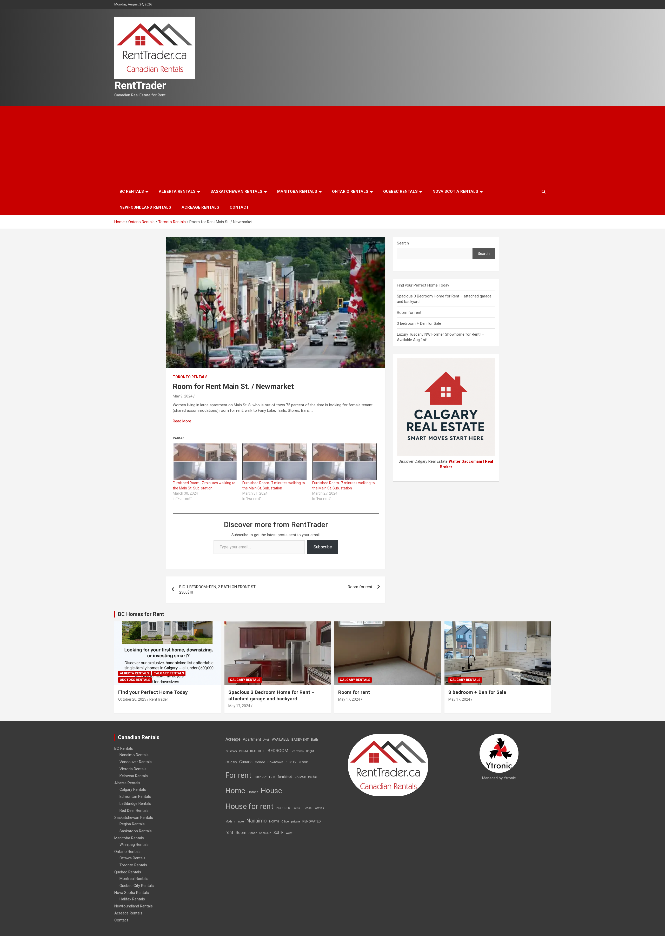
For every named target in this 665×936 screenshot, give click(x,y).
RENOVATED (311, 821)
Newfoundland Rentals (145, 207)
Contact (239, 207)
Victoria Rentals (133, 769)
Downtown (275, 762)
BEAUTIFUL (257, 751)
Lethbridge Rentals (135, 803)
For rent (238, 775)
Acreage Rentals (200, 207)
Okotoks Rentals (135, 680)
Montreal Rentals (133, 878)
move (240, 821)
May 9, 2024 (182, 396)
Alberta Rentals (177, 191)
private (295, 821)
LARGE (296, 808)
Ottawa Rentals (132, 858)
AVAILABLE (280, 739)
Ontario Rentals (350, 191)
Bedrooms (297, 751)
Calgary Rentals (169, 673)
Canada (245, 761)
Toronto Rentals (190, 377)
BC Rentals (131, 191)
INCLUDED (283, 808)
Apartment (252, 739)
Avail (266, 739)
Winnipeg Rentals (134, 844)
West (289, 833)
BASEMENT (300, 739)
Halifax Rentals (132, 899)
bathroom (231, 751)
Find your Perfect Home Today (423, 285)
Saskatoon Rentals (135, 831)
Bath (314, 739)
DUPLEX (290, 762)
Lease (307, 808)
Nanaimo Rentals (134, 755)
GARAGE (300, 777)
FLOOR (303, 762)
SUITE (278, 833)
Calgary (231, 762)
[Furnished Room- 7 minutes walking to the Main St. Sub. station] (205, 461)
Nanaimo (256, 821)
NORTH (274, 821)
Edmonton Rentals (135, 796)
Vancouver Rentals (135, 762)
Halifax (312, 777)
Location (319, 808)
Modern (230, 821)
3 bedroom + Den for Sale (419, 323)
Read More (182, 421)
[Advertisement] (332, 144)
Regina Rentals (132, 824)
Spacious (265, 833)
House (271, 790)
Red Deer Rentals (134, 810)
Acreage (233, 739)
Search (403, 243)
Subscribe (323, 547)
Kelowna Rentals (133, 776)
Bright (310, 751)
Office (285, 821)
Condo (260, 762)
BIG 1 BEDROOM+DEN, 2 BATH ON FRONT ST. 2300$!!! (217, 590)
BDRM (243, 751)
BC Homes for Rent (141, 614)
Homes (253, 792)
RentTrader (140, 85)
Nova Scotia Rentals (455, 191)
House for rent (249, 806)
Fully (272, 777)
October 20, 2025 (132, 699)
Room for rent (360, 587)
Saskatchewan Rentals (236, 191)
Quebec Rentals (400, 191)
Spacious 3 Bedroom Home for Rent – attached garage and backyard (271, 695)
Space (253, 833)
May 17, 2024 (239, 706)
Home (235, 790)
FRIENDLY (260, 777)
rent (229, 832)
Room (241, 832)
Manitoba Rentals (297, 191)
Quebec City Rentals (136, 885)
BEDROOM (278, 750)
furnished (285, 776)
